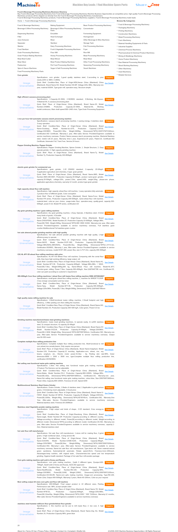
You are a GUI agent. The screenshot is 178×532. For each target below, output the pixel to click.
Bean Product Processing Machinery (97, 25)
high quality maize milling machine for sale (35, 298)
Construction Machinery (127, 34)
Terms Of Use (31, 531)
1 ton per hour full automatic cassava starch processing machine (44, 119)
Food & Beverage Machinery (28, 25)
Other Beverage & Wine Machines (96, 40)
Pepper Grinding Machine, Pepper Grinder (35, 145)
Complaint (71, 531)
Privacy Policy (43, 531)
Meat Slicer (22, 62)
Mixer (52, 40)
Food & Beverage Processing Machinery (40, 21)
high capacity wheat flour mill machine (34, 189)
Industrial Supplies (125, 46)
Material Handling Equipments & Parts (132, 43)
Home (20, 21)
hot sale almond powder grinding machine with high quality (42, 232)
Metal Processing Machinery (129, 37)
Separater (21, 43)
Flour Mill (54, 52)
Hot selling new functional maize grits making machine (40, 363)
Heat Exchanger (56, 37)
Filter (19, 37)
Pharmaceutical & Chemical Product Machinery (136, 53)
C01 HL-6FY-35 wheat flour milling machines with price (40, 254)
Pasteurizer (22, 65)
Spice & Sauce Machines (27, 68)
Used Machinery (124, 72)
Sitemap (53, 531)
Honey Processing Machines (61, 56)
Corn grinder (23, 75)
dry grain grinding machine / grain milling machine (38, 211)
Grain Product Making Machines (30, 56)
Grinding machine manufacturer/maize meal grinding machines (43, 320)
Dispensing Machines (26, 34)
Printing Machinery (125, 31)
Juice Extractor (23, 40)
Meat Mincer (55, 59)
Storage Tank (88, 43)
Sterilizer (53, 43)
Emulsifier (54, 34)
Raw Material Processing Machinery (132, 62)
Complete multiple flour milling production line (37, 342)
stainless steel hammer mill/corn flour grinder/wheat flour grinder (44, 504)
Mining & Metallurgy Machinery (130, 56)
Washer (20, 46)
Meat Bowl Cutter (24, 59)
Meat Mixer (87, 59)
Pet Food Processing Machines (62, 65)
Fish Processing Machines (93, 46)
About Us (21, 531)
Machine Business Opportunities (131, 531)
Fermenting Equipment (92, 34)
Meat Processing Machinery (94, 56)
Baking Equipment (57, 25)
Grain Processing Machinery (28, 52)
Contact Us (62, 531)
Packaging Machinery (126, 28)
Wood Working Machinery (128, 65)
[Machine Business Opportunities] (31, 4)
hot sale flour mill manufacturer (30, 431)
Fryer (85, 49)
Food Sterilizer (23, 49)
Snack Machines (89, 68)
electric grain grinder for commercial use (34, 167)
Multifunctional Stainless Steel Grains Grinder (36, 385)
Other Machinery (124, 69)
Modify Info (81, 531)
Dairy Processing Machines (60, 46)
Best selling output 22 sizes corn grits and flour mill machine (43, 482)
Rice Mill (86, 52)
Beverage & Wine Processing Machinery (33, 28)
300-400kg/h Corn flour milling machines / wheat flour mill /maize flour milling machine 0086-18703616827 (61, 276)
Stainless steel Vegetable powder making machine (38, 407)
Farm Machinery (124, 40)
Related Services (124, 75)
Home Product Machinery (128, 59)
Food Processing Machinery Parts (30, 71)
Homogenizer (88, 37)
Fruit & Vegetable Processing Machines (65, 49)
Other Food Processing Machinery (96, 62)
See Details (109, 83)
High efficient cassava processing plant (34, 97)
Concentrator (88, 28)
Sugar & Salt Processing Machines (63, 68)
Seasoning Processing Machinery (96, 65)
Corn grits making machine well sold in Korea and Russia (41, 460)
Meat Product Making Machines (62, 62)
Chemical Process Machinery (129, 50)
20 (18, 525)
